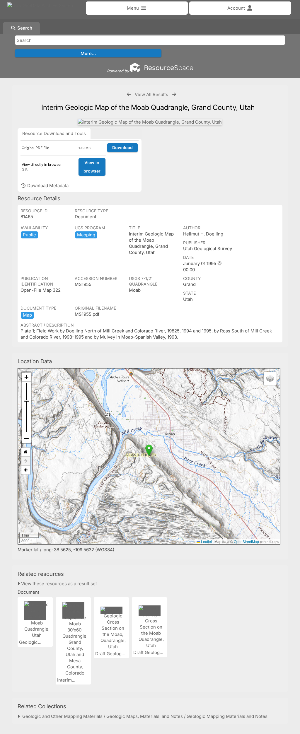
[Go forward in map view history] (25, 461)
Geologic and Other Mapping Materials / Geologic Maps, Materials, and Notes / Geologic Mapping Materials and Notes (143, 716)
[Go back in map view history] (25, 470)
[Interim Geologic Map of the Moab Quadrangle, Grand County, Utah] (150, 122)
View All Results (151, 94)
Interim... (66, 680)
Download (122, 147)
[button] (149, 450)
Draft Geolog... (110, 653)
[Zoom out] (26, 438)
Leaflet (206, 541)
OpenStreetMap (246, 541)
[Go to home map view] (25, 452)
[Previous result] (129, 94)
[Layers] (270, 378)
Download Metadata (47, 185)
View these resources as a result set (58, 583)
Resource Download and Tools (54, 133)
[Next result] (174, 94)
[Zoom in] (26, 377)
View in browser (91, 166)
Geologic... (30, 642)
